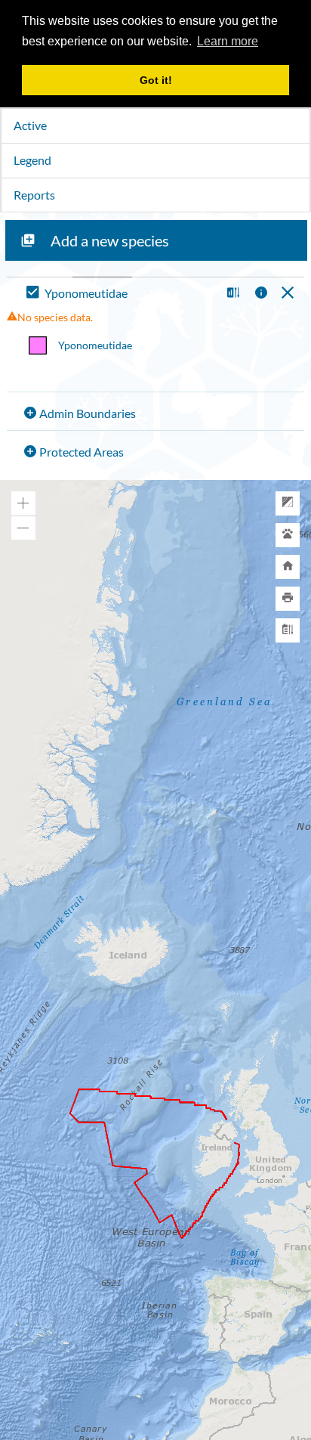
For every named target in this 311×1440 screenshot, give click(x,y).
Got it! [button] (156, 80)
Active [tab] (30, 125)
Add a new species (110, 240)
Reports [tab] (34, 194)
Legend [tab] (32, 160)
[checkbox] (120, 294)
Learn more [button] (227, 41)
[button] (231, 293)
